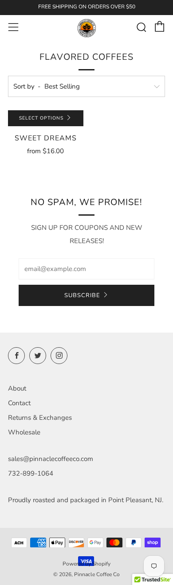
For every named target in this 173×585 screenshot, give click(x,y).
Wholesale (24, 432)
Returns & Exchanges (40, 417)
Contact (19, 403)
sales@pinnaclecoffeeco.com (50, 458)
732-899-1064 (30, 473)
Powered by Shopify (86, 563)
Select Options (41, 118)
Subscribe (82, 295)
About (17, 388)
